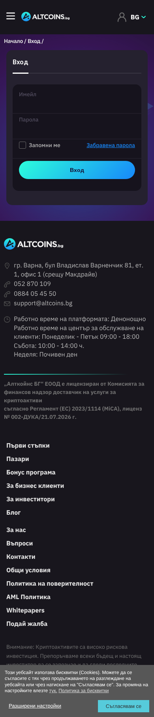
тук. (53, 690)
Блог (13, 513)
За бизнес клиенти (35, 486)
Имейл (27, 94)
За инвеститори (30, 499)
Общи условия (28, 570)
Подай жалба (26, 624)
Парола (28, 119)
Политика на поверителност (49, 584)
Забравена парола (110, 145)
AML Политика (28, 597)
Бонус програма (31, 472)
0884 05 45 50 (35, 294)
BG (135, 17)
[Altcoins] (45, 17)
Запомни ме (82, 145)
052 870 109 (32, 284)
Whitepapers (25, 610)
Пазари (17, 459)
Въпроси (19, 543)
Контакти (20, 557)
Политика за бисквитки (83, 690)
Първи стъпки (28, 446)
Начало (13, 41)
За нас (16, 530)
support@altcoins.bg (43, 303)
